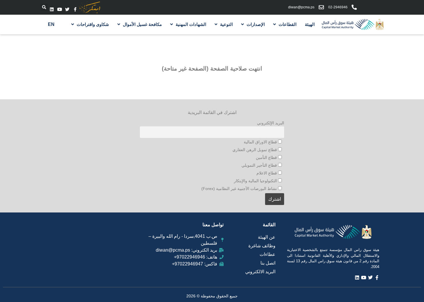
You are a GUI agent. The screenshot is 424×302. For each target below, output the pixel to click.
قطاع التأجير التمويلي (259, 165)
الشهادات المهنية (191, 24)
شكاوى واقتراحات (93, 24)
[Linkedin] (52, 9)
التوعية (226, 24)
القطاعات (288, 24)
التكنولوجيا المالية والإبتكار (256, 180)
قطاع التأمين (267, 157)
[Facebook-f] (75, 9)
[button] (44, 7)
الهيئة (310, 24)
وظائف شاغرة (261, 245)
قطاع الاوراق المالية (261, 142)
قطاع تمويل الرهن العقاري (255, 149)
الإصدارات (256, 24)
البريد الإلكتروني (270, 123)
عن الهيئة (266, 237)
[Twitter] (67, 9)
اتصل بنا (267, 263)
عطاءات (267, 254)
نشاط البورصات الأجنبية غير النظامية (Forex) (239, 188)
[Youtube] (59, 9)
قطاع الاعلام (267, 173)
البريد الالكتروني (260, 271)
